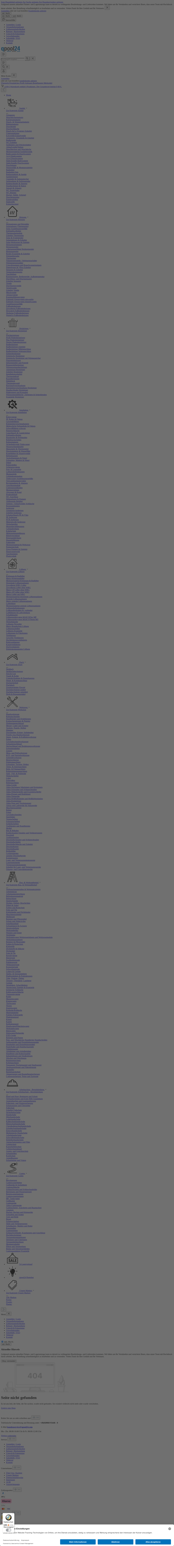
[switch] (8, 1530)
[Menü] (12, 1514)
